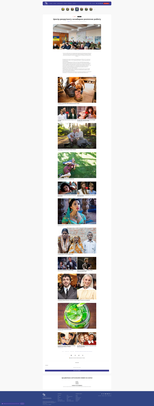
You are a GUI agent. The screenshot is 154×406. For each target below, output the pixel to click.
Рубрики (54, 3)
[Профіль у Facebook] (100, 3)
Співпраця (103, 395)
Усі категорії (59, 395)
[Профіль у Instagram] (98, 3)
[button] (71, 355)
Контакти (74, 3)
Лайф (74, 16)
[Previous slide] (59, 10)
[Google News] (109, 393)
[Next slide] (95, 10)
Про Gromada (70, 3)
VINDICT (50, 404)
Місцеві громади (78, 398)
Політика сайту (109, 395)
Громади (65, 3)
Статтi (67, 395)
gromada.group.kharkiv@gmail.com (47, 398)
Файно (22, 403)
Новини (51, 3)
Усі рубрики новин (67, 351)
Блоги (58, 398)
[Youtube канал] (102, 3)
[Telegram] (75, 355)
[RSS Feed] (110, 393)
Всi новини (59, 397)
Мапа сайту (99, 395)
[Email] (82, 355)
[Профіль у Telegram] (96, 3)
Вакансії (106, 395)
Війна (58, 396)
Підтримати (106, 3)
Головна (63, 351)
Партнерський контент (69, 396)
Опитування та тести (78, 397)
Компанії (77, 396)
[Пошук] (90, 3)
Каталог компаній (60, 3)
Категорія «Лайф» (72, 351)
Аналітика (68, 397)
